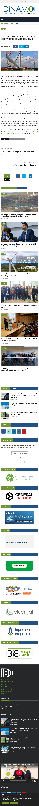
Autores (3, 683)
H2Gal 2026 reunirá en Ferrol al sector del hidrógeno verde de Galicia (23, 404)
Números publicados (7, 681)
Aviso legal (4, 693)
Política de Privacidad (7, 690)
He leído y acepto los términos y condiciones (20, 458)
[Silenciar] (32, 781)
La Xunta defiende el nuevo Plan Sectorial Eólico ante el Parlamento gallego (19, 245)
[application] (19, 773)
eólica (11, 139)
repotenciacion (20, 139)
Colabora (3, 684)
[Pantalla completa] (35, 781)
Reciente (6, 389)
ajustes (16, 800)
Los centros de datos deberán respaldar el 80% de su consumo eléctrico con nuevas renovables (23, 395)
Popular (14, 388)
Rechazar (14, 803)
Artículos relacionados (9, 188)
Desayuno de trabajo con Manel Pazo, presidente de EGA (19, 306)
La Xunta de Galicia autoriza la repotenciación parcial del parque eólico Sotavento (18, 215)
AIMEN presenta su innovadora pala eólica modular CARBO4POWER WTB (17, 370)
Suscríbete (4, 688)
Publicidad (4, 686)
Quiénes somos (5, 679)
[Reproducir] (4, 781)
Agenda (4, 253)
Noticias (4, 29)
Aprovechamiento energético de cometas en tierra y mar (23, 413)
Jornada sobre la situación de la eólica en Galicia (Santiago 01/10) (16, 275)
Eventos (4, 283)
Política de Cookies (6, 691)
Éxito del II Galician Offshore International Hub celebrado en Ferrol (19, 340)
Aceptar (6, 803)
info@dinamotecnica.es (9, 709)
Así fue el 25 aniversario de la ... (25, 165)
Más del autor (22, 188)
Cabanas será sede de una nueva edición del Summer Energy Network (23, 748)
